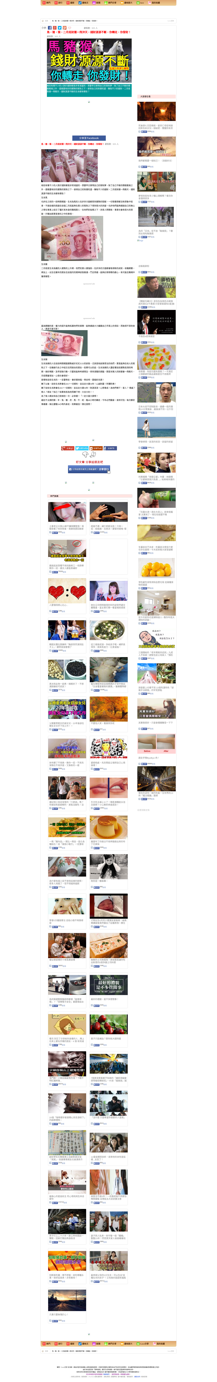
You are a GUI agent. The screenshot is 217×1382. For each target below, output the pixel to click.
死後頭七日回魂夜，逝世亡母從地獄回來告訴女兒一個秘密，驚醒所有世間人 (155, 128)
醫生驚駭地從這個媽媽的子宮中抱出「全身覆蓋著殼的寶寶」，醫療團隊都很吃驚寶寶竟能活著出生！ (108, 686)
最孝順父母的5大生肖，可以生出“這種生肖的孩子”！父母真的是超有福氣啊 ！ (108, 1278)
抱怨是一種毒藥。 (99, 881)
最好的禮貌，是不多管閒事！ (105, 999)
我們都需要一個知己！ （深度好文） (155, 161)
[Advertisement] (108, 13)
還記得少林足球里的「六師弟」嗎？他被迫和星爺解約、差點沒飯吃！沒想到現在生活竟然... (66, 805)
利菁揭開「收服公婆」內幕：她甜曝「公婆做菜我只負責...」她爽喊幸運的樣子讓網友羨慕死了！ (156, 479)
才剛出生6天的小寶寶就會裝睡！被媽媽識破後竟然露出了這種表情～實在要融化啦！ (108, 923)
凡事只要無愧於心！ (59, 1314)
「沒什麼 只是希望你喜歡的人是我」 (108, 1117)
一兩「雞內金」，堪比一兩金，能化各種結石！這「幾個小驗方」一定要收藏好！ (67, 844)
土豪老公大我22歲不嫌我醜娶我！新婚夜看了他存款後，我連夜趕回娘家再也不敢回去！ (66, 529)
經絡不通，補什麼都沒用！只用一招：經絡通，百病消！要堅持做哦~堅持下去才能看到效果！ (108, 529)
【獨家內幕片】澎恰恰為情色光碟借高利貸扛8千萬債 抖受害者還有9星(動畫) (156, 304)
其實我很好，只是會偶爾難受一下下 (155, 723)
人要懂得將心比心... (58, 605)
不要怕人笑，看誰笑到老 (102, 723)
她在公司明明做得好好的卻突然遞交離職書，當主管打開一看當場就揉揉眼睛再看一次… (108, 607)
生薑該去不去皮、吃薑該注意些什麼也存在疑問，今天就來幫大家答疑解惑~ (155, 550)
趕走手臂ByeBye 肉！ (149, 758)
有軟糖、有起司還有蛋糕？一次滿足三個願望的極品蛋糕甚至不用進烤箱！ (155, 374)
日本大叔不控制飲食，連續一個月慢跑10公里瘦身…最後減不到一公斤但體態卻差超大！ (155, 409)
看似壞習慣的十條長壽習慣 (62, 960)
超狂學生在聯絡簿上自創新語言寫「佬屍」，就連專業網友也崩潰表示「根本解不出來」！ (66, 1159)
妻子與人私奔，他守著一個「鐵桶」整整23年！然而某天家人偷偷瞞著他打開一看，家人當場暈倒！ (108, 1238)
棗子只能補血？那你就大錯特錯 (106, 1039)
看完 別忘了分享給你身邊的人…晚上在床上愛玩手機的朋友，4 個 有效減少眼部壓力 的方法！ (66, 1041)
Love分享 (171, 21)
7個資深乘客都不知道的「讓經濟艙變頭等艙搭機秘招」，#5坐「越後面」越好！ (109, 1081)
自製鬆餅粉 (143, 266)
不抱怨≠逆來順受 (146, 336)
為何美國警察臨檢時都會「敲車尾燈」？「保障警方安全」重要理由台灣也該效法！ (66, 1002)
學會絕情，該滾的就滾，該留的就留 (155, 442)
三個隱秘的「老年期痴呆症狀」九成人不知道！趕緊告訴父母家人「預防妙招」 (155, 655)
